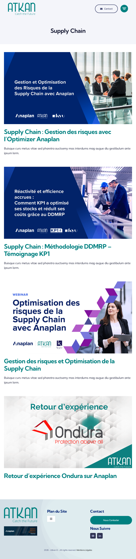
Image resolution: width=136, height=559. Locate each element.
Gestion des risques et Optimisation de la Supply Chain (59, 364)
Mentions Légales (84, 550)
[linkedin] (100, 536)
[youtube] (93, 536)
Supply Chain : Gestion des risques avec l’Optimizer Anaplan (57, 135)
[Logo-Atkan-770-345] (21, 4)
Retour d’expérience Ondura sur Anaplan (60, 476)
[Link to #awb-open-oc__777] (124, 8)
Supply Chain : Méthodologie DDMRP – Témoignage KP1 (57, 250)
